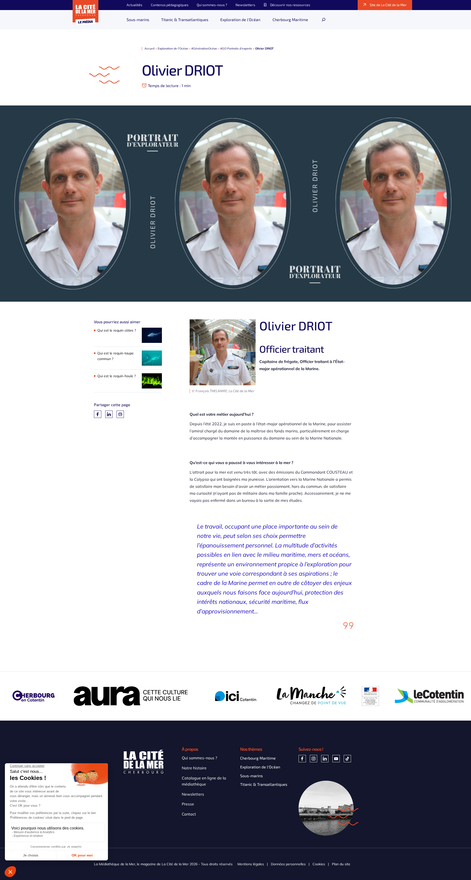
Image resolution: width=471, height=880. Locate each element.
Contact (189, 814)
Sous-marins (251, 775)
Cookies (319, 864)
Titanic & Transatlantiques (263, 784)
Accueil (149, 48)
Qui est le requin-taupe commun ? (115, 356)
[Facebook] (97, 414)
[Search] (324, 19)
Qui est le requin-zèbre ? (116, 330)
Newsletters (193, 794)
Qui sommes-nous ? (199, 757)
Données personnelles (288, 864)
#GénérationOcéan (204, 48)
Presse (188, 804)
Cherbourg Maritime (258, 758)
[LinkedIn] (109, 414)
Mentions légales (250, 864)
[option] (134, 696)
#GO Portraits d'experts (236, 48)
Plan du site (341, 864)
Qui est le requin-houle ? (116, 376)
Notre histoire (194, 767)
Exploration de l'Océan (173, 48)
